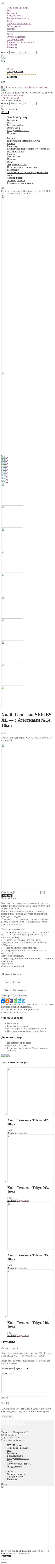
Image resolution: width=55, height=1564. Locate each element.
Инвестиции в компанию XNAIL (23, 141)
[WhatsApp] (15, 1001)
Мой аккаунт (13, 156)
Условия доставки (16, 180)
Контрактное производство (20, 42)
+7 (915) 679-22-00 (10, 98)
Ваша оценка (7, 1368)
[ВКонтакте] (3, 1001)
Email (5, 1403)
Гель (9, 10)
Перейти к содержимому (36, 87)
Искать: (5, 52)
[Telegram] (23, 1001)
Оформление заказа (17, 164)
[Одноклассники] (7, 1001)
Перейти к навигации (12, 87)
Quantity (5, 892)
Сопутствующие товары (19, 23)
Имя (4, 1397)
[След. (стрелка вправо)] (5, 1562)
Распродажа (13, 170)
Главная (11, 138)
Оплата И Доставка (17, 37)
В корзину (6, 895)
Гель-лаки (12, 13)
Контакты (12, 44)
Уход (9, 21)
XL (24, 191)
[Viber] (11, 1001)
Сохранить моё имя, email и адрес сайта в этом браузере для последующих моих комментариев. (26, 1410)
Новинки (11, 133)
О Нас (10, 34)
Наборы (11, 29)
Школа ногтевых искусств (20, 183)
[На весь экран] (8, 1559)
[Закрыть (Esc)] (2, 1559)
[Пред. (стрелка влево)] (2, 1562)
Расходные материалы (18, 18)
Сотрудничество (15, 39)
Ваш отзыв (7, 1373)
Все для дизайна (15, 15)
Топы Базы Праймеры (18, 7)
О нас (10, 162)
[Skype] (19, 1001)
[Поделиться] (5, 1559)
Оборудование (14, 26)
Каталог (11, 143)
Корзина (11, 154)
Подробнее (23, 1133)
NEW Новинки (14, 1445)
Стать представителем (12, 95)
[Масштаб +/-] (11, 1559)
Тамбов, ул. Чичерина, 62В (14, 1432)
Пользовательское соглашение (22, 167)
